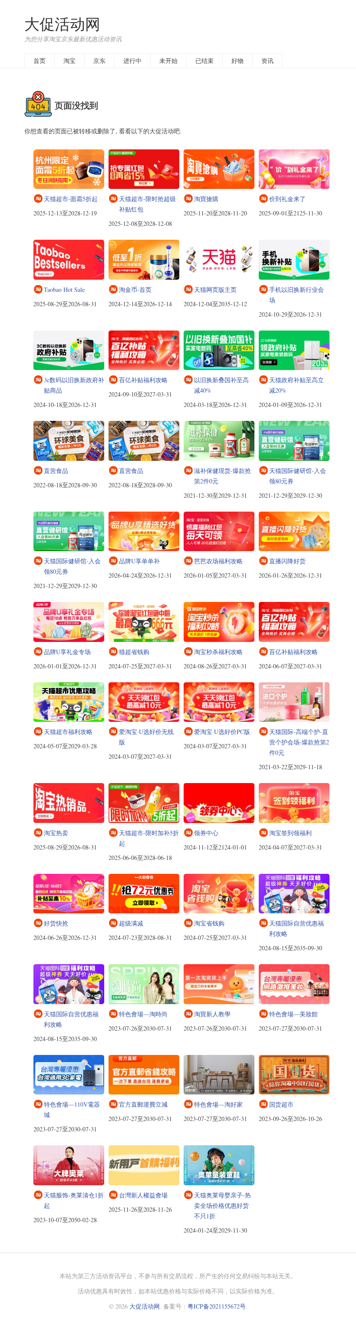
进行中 (132, 60)
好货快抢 (56, 923)
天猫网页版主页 (215, 289)
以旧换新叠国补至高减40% (221, 385)
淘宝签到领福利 (290, 833)
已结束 (204, 60)
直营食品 (56, 470)
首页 (39, 60)
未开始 (168, 60)
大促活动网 (62, 23)
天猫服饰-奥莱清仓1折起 (74, 1200)
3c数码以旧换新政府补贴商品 (74, 385)
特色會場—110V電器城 (72, 1109)
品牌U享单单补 (139, 561)
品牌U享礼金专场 (67, 652)
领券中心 (206, 833)
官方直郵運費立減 (143, 1104)
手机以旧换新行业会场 (296, 294)
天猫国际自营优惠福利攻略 (296, 928)
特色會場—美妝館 (293, 1014)
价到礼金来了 (287, 199)
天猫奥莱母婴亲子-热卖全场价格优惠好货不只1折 (222, 1205)
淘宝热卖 (56, 833)
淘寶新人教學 (212, 1014)
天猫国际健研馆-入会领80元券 (297, 475)
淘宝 (69, 60)
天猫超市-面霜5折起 (71, 199)
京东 (99, 60)
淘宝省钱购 (209, 923)
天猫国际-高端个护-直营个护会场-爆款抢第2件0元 (299, 742)
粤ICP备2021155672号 (217, 1306)
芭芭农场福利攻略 (218, 561)
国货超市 (281, 1104)
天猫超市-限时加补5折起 (149, 838)
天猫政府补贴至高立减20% (296, 385)
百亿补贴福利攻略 (143, 380)
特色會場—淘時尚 (143, 1014)
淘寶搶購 (206, 199)
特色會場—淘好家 (218, 1104)
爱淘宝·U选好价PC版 (222, 731)
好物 (237, 60)
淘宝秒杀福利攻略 (218, 652)
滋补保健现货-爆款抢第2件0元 (222, 475)
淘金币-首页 (135, 289)
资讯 (267, 60)
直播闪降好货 (287, 561)
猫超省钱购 (134, 652)
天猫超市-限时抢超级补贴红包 (147, 204)
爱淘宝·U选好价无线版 (146, 736)
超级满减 (131, 923)
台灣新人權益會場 (143, 1195)
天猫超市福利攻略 (68, 731)
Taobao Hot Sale (64, 289)
